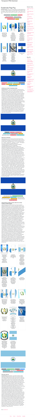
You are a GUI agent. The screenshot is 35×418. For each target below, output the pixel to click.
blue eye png (3, 84)
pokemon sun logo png (17, 16)
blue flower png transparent (13, 85)
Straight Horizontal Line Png (30, 24)
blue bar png (22, 84)
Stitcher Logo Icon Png (30, 28)
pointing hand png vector (11, 19)
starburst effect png (13, 370)
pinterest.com (6, 409)
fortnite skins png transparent (6, 198)
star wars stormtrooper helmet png (8, 371)
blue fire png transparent (16, 84)
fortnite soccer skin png (20, 197)
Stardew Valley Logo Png (30, 12)
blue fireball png (15, 82)
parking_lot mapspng (18, 132)
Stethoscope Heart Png (30, 54)
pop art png (17, 19)
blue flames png (10, 82)
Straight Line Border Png (30, 47)
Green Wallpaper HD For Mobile (30, 74)
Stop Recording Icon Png (30, 36)
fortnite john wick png (14, 198)
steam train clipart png (20, 370)
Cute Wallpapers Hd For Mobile (30, 81)
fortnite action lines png (21, 198)
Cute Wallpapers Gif (30, 89)
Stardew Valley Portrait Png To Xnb (30, 33)
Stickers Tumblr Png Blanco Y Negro (30, 52)
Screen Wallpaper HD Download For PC (30, 91)
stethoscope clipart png (6, 370)
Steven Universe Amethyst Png (29, 45)
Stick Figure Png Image (29, 40)
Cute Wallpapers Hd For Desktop (30, 87)
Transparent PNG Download (9, 0)
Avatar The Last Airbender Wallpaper (30, 61)
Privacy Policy (19, 416)
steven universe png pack (10, 369)
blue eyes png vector (9, 84)
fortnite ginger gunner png (6, 197)
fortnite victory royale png (13, 200)
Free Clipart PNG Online (29, 72)
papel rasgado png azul (14, 133)
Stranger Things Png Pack (30, 14)
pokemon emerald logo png (9, 17)
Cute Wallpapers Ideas (30, 79)
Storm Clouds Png (30, 42)
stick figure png (4, 369)
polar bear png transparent (17, 17)
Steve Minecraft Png (30, 26)
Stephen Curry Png (30, 49)
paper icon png (21, 133)
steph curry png (17, 369)
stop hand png (22, 369)
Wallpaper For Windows (29, 84)
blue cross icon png (21, 82)
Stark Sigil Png (29, 16)
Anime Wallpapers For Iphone (30, 66)
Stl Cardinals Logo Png (30, 30)
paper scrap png (12, 132)
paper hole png (7, 132)
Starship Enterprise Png (30, 19)
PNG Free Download (30, 67)
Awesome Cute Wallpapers (29, 77)
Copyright (23, 416)
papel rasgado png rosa (6, 133)
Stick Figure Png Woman (29, 22)
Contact (14, 416)
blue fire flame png (4, 82)
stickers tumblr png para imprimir (18, 371)
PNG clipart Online (30, 69)
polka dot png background (9, 16)
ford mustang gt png (13, 197)
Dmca (11, 416)
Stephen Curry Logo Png (30, 9)
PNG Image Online (30, 63)
